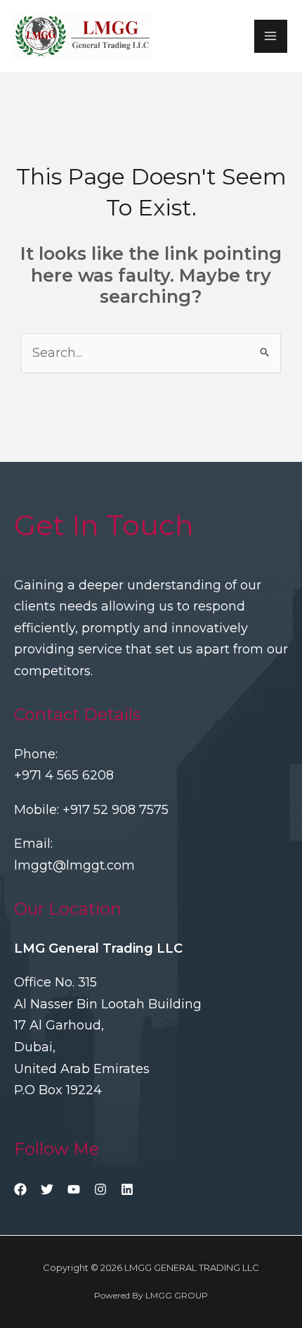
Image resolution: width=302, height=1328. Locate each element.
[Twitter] (47, 1189)
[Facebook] (20, 1189)
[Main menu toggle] (270, 36)
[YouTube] (73, 1189)
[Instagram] (100, 1189)
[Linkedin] (127, 1189)
